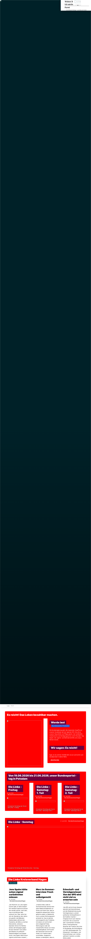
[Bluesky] (15, 3)
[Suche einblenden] (84, 3)
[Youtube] (24, 3)
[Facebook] (5, 3)
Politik (8, 705)
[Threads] (13, 3)
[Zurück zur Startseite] (5, 705)
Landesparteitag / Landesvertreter (76, 10)
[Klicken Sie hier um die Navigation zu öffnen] (88, 3)
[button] (17, 803)
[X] (8, 3)
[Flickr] (27, 3)
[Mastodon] (10, 3)
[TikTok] (19, 3)
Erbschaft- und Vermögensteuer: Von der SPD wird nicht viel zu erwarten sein (72, 894)
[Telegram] (22, 3)
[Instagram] (17, 3)
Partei (67, 7)
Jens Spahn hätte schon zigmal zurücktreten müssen (18, 893)
